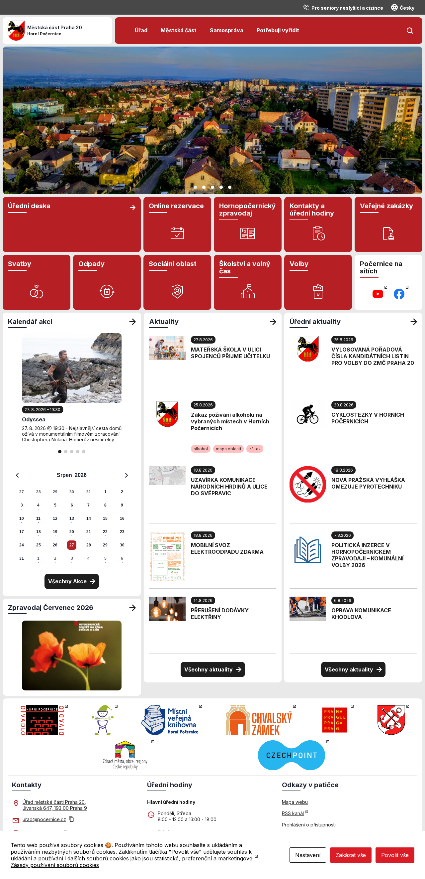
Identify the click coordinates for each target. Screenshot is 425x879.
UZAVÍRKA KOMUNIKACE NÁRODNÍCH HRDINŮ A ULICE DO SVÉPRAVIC (229, 487)
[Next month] (126, 475)
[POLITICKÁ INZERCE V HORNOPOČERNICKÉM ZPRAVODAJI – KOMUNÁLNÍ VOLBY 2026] (308, 549)
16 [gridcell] (122, 518)
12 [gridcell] (55, 518)
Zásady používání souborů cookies (55, 865)
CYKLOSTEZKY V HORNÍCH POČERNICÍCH (367, 418)
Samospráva (226, 30)
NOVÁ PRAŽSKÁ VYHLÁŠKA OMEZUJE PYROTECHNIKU (368, 483)
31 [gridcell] (88, 492)
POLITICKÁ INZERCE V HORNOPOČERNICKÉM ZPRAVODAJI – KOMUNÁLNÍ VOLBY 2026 (367, 555)
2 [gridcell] (122, 492)
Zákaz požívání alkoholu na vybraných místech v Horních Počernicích (230, 421)
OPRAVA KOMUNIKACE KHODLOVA (361, 613)
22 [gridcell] (105, 531)
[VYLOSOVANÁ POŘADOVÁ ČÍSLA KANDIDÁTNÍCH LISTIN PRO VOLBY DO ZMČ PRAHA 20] (308, 348)
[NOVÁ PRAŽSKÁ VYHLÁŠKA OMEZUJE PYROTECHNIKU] (308, 484)
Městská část (179, 30)
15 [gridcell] (105, 518)
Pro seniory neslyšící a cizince (347, 8)
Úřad (141, 30)
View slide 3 (212, 187)
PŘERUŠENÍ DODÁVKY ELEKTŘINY (220, 613)
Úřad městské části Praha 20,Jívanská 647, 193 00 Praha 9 (55, 805)
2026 (81, 475)
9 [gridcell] (122, 505)
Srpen (64, 475)
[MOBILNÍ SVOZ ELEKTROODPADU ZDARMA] (167, 556)
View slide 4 (221, 187)
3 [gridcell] (22, 505)
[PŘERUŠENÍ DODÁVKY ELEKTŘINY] (167, 608)
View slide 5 (229, 187)
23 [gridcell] (122, 531)
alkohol (201, 448)
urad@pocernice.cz (44, 819)
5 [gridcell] (55, 505)
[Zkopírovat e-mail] (71, 819)
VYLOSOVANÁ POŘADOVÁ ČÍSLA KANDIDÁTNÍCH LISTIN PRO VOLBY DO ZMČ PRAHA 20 (372, 356)
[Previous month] (17, 475)
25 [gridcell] (38, 545)
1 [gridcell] (105, 492)
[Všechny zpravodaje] (132, 607)
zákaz (255, 448)
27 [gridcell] (21, 492)
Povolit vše (395, 855)
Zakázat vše (351, 855)
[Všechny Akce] (132, 321)
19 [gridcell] (55, 531)
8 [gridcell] (105, 505)
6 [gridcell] (72, 505)
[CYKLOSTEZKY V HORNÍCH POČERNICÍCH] (308, 413)
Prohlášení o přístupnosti (309, 824)
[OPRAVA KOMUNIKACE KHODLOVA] (308, 608)
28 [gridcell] (38, 492)
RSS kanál (293, 813)
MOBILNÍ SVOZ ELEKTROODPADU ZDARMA (227, 548)
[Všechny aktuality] (273, 321)
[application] (72, 516)
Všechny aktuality (208, 669)
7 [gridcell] (88, 505)
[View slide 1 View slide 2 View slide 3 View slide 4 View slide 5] (212, 120)
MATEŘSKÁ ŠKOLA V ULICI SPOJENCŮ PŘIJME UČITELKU (230, 353)
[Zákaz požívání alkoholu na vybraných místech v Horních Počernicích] (167, 413)
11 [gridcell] (38, 518)
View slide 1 (195, 187)
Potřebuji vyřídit (278, 30)
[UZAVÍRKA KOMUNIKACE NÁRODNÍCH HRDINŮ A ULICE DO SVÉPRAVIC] (167, 475)
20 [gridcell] (71, 531)
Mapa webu (295, 802)
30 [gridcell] (71, 492)
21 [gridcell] (88, 531)
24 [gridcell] (21, 545)
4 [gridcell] (38, 505)
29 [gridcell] (55, 492)
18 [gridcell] (38, 531)
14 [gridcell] (88, 518)
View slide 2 (204, 187)
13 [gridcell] (71, 518)
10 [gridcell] (21, 518)
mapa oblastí (228, 448)
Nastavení (307, 855)
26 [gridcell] (55, 545)
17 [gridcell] (21, 531)
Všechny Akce (67, 581)
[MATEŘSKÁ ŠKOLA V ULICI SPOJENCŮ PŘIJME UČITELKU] (167, 347)
